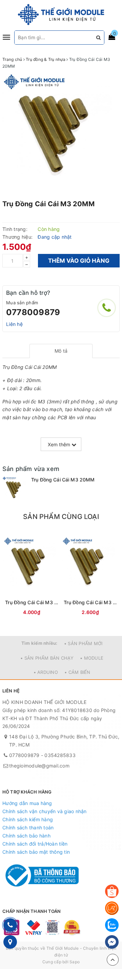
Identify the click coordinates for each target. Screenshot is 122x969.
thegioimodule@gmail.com (39, 766)
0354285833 (60, 755)
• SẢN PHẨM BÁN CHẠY (47, 658)
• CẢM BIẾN (77, 672)
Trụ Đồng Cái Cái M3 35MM (90, 602)
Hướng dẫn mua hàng (27, 803)
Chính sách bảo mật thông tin (36, 852)
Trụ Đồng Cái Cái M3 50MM (31, 602)
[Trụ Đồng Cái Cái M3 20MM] (15, 488)
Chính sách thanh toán (28, 827)
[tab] (61, 351)
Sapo (74, 961)
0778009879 (33, 312)
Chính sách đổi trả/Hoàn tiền (34, 844)
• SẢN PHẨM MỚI (83, 643)
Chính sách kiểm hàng (27, 819)
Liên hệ (14, 324)
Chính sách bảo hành (26, 835)
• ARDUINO (46, 672)
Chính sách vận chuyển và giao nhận (44, 811)
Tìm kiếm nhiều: (39, 643)
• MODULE (91, 658)
